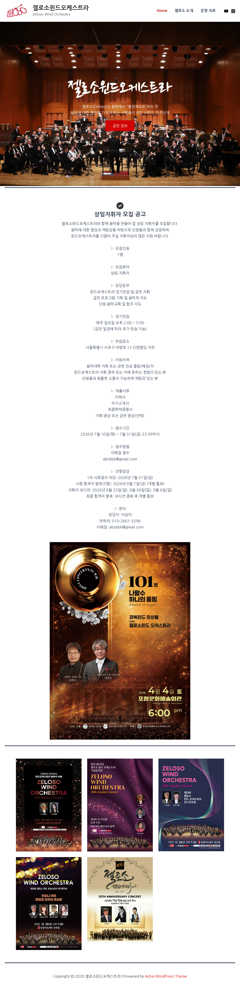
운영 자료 (208, 10)
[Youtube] (226, 11)
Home (162, 10)
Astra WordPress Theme (166, 976)
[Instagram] (233, 11)
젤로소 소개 (184, 10)
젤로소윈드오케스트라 (61, 8)
